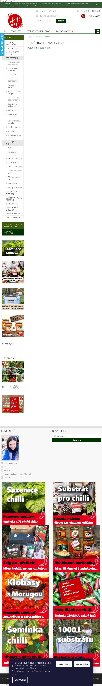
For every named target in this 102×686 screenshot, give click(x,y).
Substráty (12, 74)
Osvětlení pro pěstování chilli (14, 98)
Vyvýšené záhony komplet (14, 92)
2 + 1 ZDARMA (12, 204)
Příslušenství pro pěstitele (14, 136)
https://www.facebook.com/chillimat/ (17, 474)
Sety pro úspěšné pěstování (14, 199)
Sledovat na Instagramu (14, 387)
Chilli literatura (14, 127)
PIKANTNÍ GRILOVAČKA (11, 43)
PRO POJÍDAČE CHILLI (12, 143)
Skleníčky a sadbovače (12, 105)
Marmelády (12, 183)
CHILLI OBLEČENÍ (13, 217)
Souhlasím (82, 664)
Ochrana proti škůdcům (13, 69)
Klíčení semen (13, 110)
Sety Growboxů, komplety (14, 122)
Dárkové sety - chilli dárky (12, 208)
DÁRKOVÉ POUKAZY (14, 214)
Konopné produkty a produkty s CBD (13, 225)
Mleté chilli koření (15, 166)
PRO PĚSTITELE (12, 58)
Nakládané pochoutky (12, 153)
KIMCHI (11, 148)
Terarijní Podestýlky (9, 232)
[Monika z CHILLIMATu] (18, 21)
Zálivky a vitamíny (15, 187)
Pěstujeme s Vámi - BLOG (38, 31)
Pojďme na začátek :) (38, 47)
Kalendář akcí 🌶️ (64, 31)
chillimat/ (7, 477)
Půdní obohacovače (13, 79)
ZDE (14, 673)
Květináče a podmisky (12, 115)
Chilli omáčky (13, 162)
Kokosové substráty (12, 86)
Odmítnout (64, 664)
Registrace (95, 11)
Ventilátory (12, 131)
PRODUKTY (16, 31)
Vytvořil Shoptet (94, 679)
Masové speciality (15, 158)
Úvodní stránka (5, 31)
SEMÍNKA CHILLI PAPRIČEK (12, 193)
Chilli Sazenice (13, 48)
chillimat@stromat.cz (12, 463)
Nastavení (20, 680)
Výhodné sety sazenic (12, 53)
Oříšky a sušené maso (14, 178)
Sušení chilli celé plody (14, 171)
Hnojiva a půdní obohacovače (14, 63)
